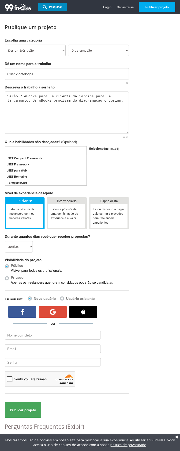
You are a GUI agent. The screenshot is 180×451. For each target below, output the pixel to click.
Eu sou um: (14, 299)
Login (107, 7)
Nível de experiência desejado (29, 192)
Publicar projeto (157, 7)
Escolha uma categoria (23, 40)
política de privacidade (128, 444)
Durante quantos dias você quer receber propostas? (47, 236)
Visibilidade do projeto (23, 259)
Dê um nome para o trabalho (28, 63)
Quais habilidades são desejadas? (41, 141)
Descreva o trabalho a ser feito (30, 87)
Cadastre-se (125, 7)
